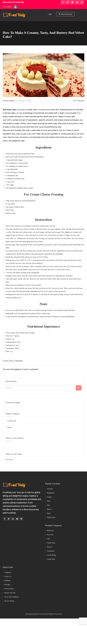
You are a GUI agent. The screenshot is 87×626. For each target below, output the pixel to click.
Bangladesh (50, 493)
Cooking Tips (11, 421)
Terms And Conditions (11, 597)
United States (51, 517)
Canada (49, 497)
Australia (50, 489)
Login (50, 14)
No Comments (79, 101)
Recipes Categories (12, 414)
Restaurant (50, 530)
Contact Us (7, 576)
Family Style (51, 543)
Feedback (7, 580)
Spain (49, 513)
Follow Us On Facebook (14, 438)
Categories (7, 572)
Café (48, 539)
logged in (17, 369)
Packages (7, 584)
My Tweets (9, 459)
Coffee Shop (51, 559)
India (48, 501)
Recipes (9, 427)
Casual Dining (51, 555)
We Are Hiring (9, 601)
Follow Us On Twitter (14, 454)
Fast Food (50, 535)
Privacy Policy (9, 589)
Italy (48, 505)
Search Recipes (11, 381)
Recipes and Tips (9, 593)
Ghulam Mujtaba (9, 101)
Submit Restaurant (66, 14)
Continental (50, 551)
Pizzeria (49, 547)
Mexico (49, 509)
